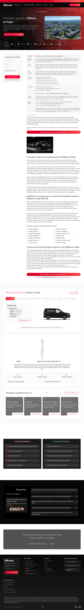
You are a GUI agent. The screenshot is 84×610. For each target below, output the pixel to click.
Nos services (17, 5)
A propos (45, 5)
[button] (42, 11)
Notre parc (38, 5)
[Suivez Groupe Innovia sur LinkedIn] (75, 607)
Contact (51, 5)
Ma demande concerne (10, 70)
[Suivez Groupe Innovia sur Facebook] (80, 607)
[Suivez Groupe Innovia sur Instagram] (78, 607)
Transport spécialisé (29, 5)
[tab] (10, 298)
